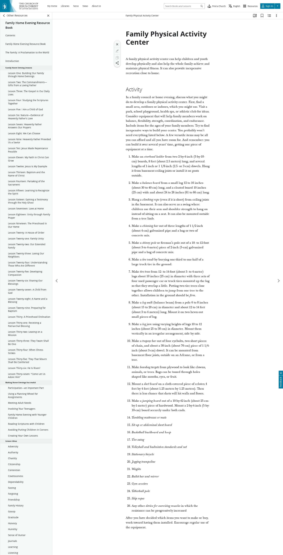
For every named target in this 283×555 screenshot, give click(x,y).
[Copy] (117, 57)
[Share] (117, 63)
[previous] (57, 281)
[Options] (276, 15)
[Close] (117, 44)
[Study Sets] (255, 15)
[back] (4, 15)
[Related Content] (269, 15)
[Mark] (117, 51)
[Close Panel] (48, 15)
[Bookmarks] (262, 15)
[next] (278, 281)
